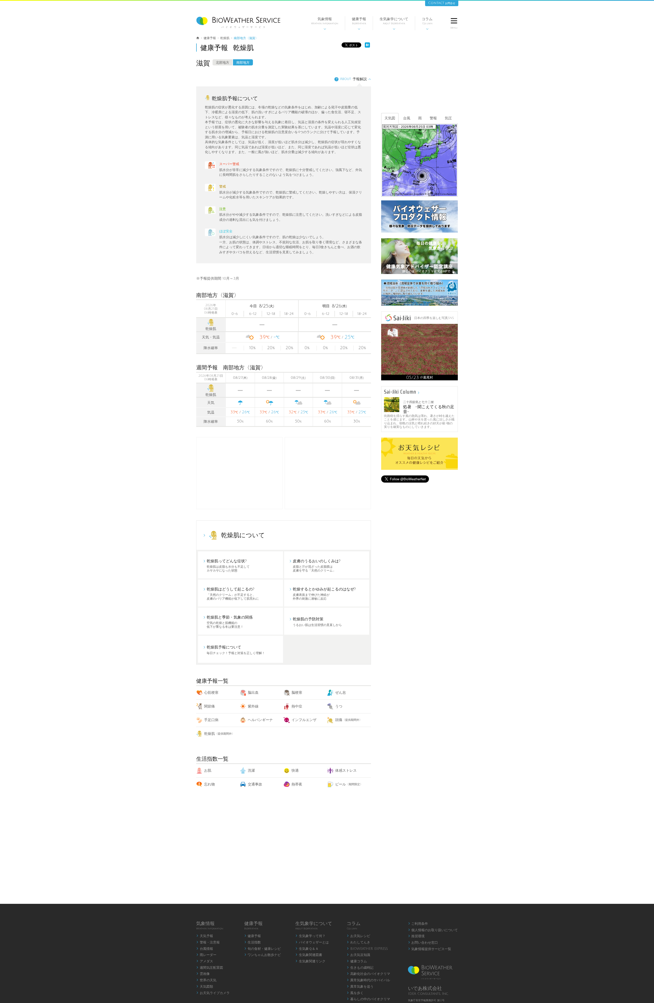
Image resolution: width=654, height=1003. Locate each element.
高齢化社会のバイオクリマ (368, 974)
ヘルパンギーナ (260, 720)
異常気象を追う (360, 986)
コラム (427, 23)
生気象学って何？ (310, 936)
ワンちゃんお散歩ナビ (262, 955)
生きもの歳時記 (360, 968)
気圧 (448, 118)
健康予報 (359, 23)
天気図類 (204, 986)
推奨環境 (416, 936)
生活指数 (252, 942)
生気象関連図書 (308, 955)
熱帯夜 (296, 784)
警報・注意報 (208, 942)
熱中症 (296, 706)
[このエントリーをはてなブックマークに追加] (367, 46)
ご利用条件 (418, 924)
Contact (441, 3)
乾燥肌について (243, 535)
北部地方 (222, 62)
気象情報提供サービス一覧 (429, 949)
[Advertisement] (328, 473)
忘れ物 (209, 784)
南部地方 (243, 62)
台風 (406, 118)
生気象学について (394, 23)
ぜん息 (340, 692)
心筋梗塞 (211, 692)
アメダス (204, 961)
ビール (349, 784)
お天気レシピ (358, 936)
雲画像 (203, 974)
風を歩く (355, 993)
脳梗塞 (296, 692)
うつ (338, 706)
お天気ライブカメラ (213, 993)
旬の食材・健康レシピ (262, 949)
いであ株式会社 (425, 988)
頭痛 (348, 720)
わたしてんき (358, 942)
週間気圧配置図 (209, 968)
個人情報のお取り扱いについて (433, 930)
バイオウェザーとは (312, 942)
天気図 (389, 118)
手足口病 (211, 720)
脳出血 (253, 692)
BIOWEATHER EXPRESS (367, 949)
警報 (433, 118)
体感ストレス (346, 770)
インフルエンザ (304, 720)
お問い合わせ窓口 (423, 942)
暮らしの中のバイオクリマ (368, 999)
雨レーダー (206, 955)
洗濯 (251, 770)
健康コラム (357, 961)
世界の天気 (206, 980)
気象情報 (324, 23)
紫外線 (253, 706)
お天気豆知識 (358, 955)
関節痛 (209, 706)
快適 (295, 770)
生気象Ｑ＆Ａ (307, 949)
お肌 (207, 770)
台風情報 (204, 949)
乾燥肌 (219, 734)
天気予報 (204, 936)
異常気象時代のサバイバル (368, 980)
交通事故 (255, 784)
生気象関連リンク (310, 961)
